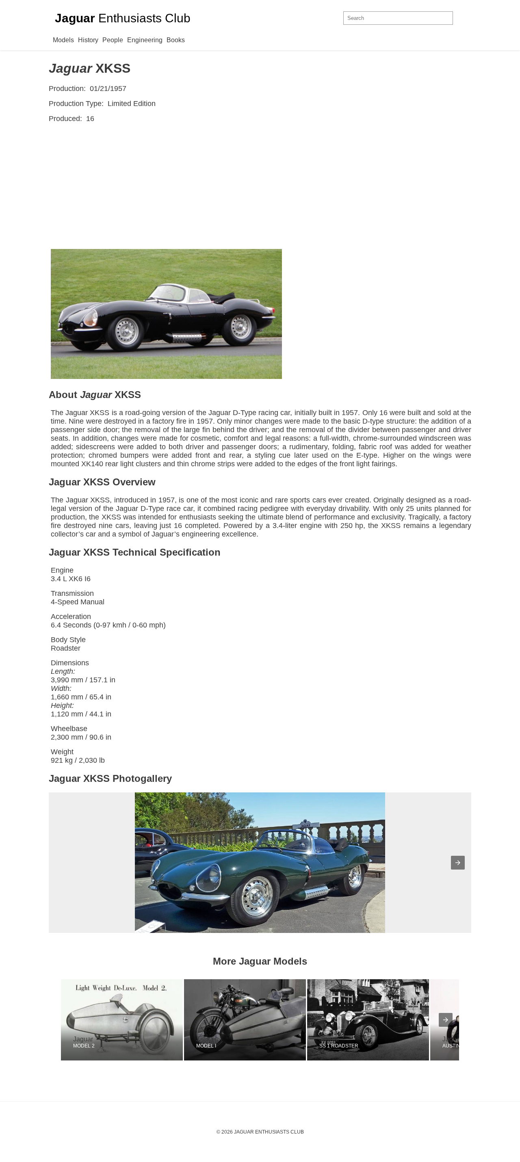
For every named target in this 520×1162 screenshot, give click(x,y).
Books (176, 40)
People (112, 40)
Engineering (144, 40)
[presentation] (446, 1020)
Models (63, 40)
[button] (458, 863)
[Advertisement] (260, 188)
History (88, 40)
